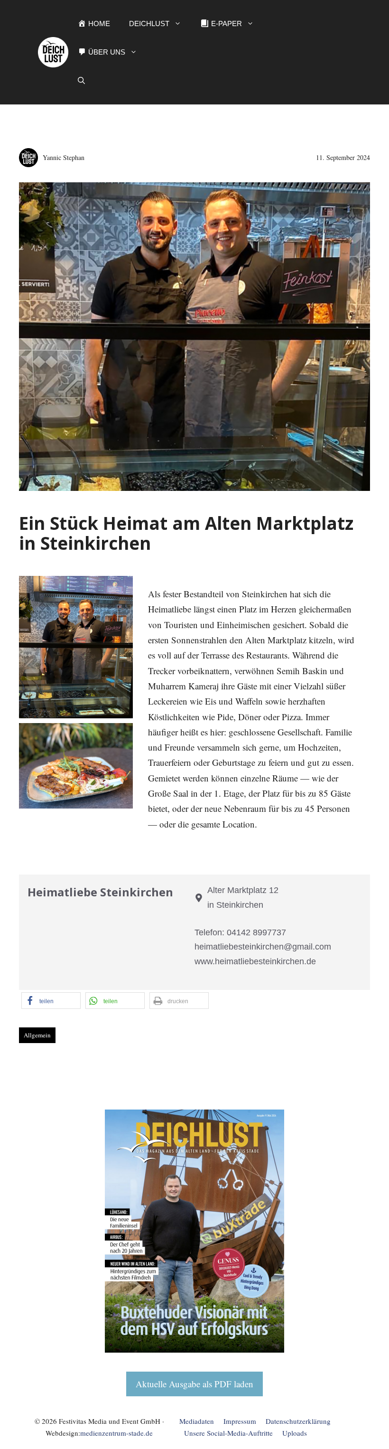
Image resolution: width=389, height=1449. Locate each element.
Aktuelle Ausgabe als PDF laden (194, 1384)
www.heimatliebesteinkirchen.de (255, 961)
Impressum (239, 1421)
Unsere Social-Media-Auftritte (228, 1433)
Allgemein (37, 1035)
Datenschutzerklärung (298, 1421)
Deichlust (149, 23)
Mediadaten (196, 1421)
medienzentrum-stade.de (116, 1433)
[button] (81, 80)
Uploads (294, 1433)
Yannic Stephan (63, 157)
